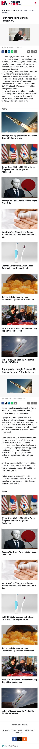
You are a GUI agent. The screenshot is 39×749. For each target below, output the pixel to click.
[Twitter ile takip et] (19, 739)
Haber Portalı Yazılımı (11, 746)
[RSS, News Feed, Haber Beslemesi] (24, 739)
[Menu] (35, 3)
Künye (14, 730)
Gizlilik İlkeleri (29, 730)
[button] (28, 51)
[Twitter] (6, 51)
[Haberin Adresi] (11, 3)
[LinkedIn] (9, 51)
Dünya (15, 10)
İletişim (20, 730)
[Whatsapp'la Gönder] (12, 51)
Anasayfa (7, 10)
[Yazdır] (15, 51)
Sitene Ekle (19, 733)
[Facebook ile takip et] (14, 739)
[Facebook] (3, 51)
